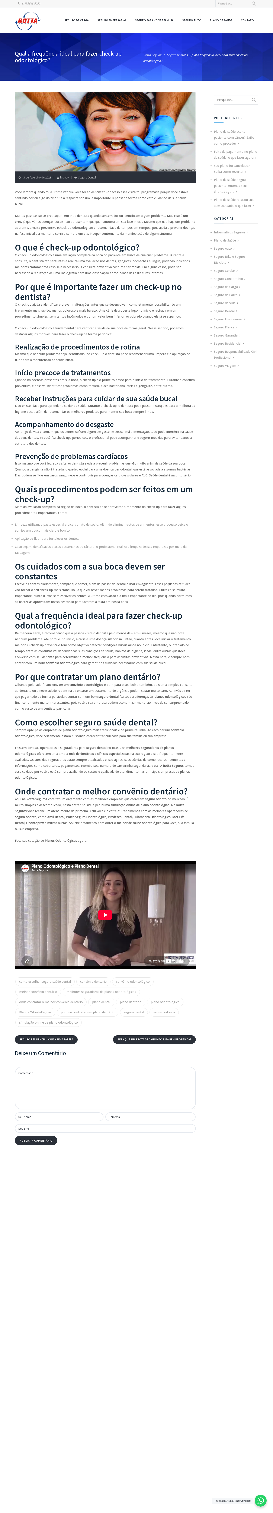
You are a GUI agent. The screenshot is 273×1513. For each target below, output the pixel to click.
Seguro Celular (224, 271)
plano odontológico (165, 1002)
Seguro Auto (191, 20)
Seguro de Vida (224, 303)
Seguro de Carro (225, 295)
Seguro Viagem (225, 366)
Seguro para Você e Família (154, 20)
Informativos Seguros (229, 232)
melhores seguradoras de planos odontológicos (101, 992)
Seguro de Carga (76, 20)
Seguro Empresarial (111, 20)
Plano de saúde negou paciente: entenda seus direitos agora (230, 186)
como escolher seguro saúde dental (45, 982)
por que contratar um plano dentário (88, 1012)
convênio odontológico (133, 982)
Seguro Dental (87, 177)
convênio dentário (93, 982)
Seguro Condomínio (228, 279)
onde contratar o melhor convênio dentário (51, 1002)
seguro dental (134, 1012)
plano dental (101, 1002)
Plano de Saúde (221, 20)
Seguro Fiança (224, 327)
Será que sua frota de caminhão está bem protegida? (154, 1039)
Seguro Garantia (226, 335)
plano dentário (130, 1002)
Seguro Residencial (227, 343)
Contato (247, 20)
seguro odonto (164, 1012)
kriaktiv (64, 177)
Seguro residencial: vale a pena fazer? (46, 1039)
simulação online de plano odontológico (48, 1022)
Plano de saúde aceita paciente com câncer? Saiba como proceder (234, 137)
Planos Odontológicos (35, 1012)
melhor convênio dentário (38, 992)
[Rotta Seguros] (28, 21)
